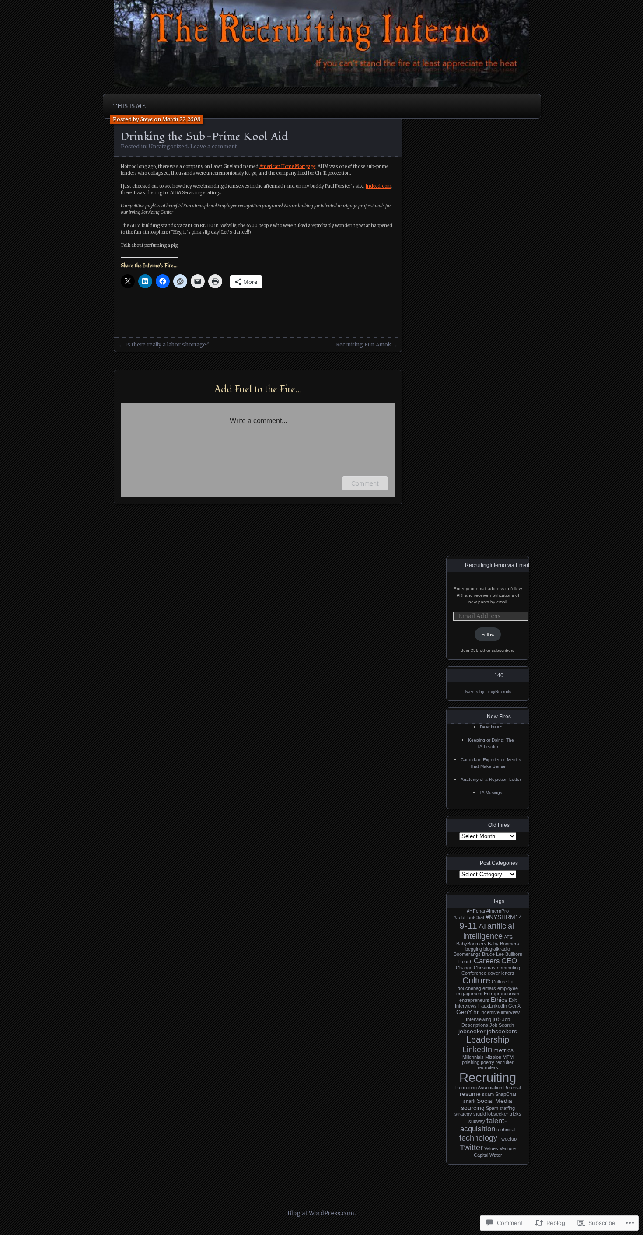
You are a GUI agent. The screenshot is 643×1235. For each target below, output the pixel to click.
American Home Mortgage (287, 166)
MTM (508, 1057)
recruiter (505, 1062)
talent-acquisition (483, 1124)
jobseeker (472, 1031)
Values (491, 1148)
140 (498, 675)
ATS (508, 937)
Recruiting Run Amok (363, 344)
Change (464, 967)
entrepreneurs (474, 1000)
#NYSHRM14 (504, 916)
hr (476, 1011)
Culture (476, 980)
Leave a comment (213, 146)
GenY (464, 1011)
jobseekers (502, 1031)
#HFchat (476, 910)
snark (469, 1101)
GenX (514, 1005)
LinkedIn (477, 1049)
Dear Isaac (491, 726)
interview (510, 1012)
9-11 (468, 925)
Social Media (494, 1100)
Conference (473, 973)
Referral (512, 1087)
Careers (487, 961)
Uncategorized (168, 146)
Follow (488, 634)
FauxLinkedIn (492, 1005)
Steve (146, 119)
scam (488, 1094)
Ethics (499, 999)
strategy (463, 1113)
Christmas (485, 967)
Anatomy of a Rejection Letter (491, 779)
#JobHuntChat (469, 917)
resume (470, 1093)
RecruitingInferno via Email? (498, 565)
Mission (493, 1057)
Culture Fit (503, 981)
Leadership (487, 1039)
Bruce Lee (493, 954)
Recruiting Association (478, 1087)
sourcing (473, 1107)
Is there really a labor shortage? (167, 344)
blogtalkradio (496, 949)
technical (505, 1129)
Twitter (471, 1147)
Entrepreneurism (501, 993)
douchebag (469, 988)
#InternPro (497, 910)
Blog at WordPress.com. (321, 1213)
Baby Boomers (503, 943)
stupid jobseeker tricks (497, 1113)
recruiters (488, 1067)
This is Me (129, 106)
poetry (487, 1062)
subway (476, 1121)
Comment (365, 483)
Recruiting (487, 1077)
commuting (508, 967)
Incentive (490, 1012)
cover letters (501, 973)
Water (495, 1155)
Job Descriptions (485, 1022)
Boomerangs (467, 954)
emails (489, 988)
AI (482, 926)
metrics (503, 1049)
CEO (509, 961)
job (497, 1018)
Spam (492, 1108)
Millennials (473, 1057)
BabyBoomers (471, 943)
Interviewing (478, 1019)
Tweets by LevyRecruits (487, 691)
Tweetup (508, 1138)
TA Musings (490, 792)
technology (478, 1137)
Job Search (501, 1025)
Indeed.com (378, 186)
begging (473, 949)
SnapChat (505, 1094)
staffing (507, 1108)
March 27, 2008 (181, 119)
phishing (470, 1062)
